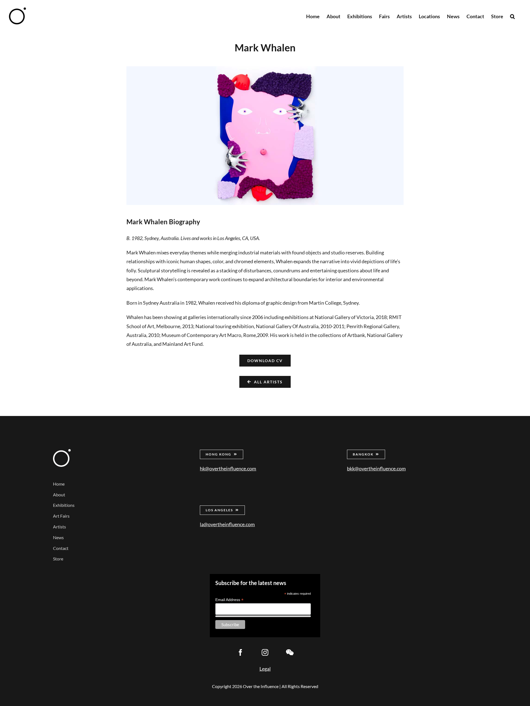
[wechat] (289, 652)
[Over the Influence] (62, 452)
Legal (265, 669)
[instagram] (265, 652)
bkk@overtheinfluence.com (376, 468)
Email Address (229, 599)
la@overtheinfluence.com (227, 524)
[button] (512, 16)
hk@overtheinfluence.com (228, 468)
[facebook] (240, 652)
